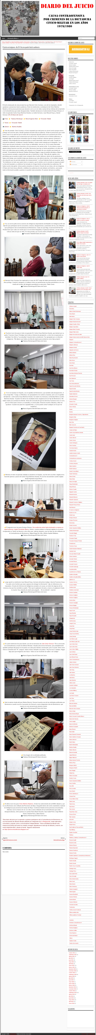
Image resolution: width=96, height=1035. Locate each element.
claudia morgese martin (74, 453)
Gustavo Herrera (73, 582)
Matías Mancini (72, 749)
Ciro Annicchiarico (73, 448)
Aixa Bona (71, 308)
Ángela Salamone (73, 393)
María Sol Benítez (73, 724)
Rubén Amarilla (72, 860)
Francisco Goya (73, 546)
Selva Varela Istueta (73, 878)
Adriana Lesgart (73, 306)
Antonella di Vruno (73, 396)
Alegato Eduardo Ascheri (75, 321)
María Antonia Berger (74, 713)
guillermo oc (72, 579)
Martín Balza (72, 742)
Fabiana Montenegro (74, 530)
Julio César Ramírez (74, 667)
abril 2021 (71, 963)
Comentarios (74, 164)
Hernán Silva (72, 600)
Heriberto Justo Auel (74, 589)
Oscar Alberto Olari (73, 798)
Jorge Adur (71, 626)
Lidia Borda (71, 677)
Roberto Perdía (72, 853)
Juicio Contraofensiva (74, 659)
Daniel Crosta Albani (73, 471)
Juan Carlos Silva (73, 646)
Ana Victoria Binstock (74, 383)
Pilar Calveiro (72, 816)
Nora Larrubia (72, 788)
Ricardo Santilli (72, 840)
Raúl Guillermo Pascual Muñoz (76, 827)
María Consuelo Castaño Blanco (76, 716)
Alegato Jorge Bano (73, 326)
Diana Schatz (72, 476)
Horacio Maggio (72, 605)
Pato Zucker (72, 809)
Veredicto (71, 920)
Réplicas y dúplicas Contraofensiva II (77, 837)
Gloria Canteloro (73, 556)
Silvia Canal (72, 881)
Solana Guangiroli (73, 889)
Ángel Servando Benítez (74, 386)
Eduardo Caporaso (73, 499)
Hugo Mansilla (72, 613)
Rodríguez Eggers (73, 858)
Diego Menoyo (72, 486)
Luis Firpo (71, 698)
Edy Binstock (72, 507)
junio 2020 (71, 979)
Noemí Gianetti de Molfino (75, 780)
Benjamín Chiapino (73, 419)
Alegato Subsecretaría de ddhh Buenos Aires (79, 337)
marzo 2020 (71, 983)
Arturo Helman (72, 406)
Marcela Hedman (73, 703)
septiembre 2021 (72, 954)
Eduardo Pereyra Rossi (74, 504)
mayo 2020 (71, 981)
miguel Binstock (72, 755)
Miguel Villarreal (72, 757)
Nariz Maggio (72, 770)
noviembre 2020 (72, 970)
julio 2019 (71, 996)
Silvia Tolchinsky (73, 886)
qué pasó (71, 819)
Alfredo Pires (72, 355)
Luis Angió (71, 693)
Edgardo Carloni (73, 491)
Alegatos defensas (73, 344)
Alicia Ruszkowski (73, 357)
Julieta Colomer (72, 662)
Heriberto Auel (72, 587)
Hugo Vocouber (72, 615)
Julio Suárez (72, 672)
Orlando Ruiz (72, 796)
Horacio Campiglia (73, 602)
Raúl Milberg (72, 829)
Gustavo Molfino (73, 584)
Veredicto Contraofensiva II (75, 922)
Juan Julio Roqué (73, 654)
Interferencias (72, 620)
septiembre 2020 (72, 974)
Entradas (73, 161)
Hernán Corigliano (73, 597)
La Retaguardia (45, 821)
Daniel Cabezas (73, 468)
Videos (70, 938)
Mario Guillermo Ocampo (75, 736)
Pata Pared (71, 806)
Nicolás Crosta (72, 778)
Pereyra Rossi (72, 814)
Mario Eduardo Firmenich (75, 734)
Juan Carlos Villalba (73, 649)
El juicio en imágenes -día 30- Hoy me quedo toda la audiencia (21, 47)
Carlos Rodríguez (73, 442)
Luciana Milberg (72, 690)
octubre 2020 (72, 972)
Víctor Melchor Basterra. (26, 804)
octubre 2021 (72, 952)
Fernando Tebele (73, 538)
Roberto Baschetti (73, 847)
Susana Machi (72, 899)
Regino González (73, 832)
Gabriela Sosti (72, 551)
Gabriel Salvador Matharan (75, 548)
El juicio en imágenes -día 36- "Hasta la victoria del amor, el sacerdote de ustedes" (83, 208)
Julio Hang (71, 669)
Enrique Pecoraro (73, 520)
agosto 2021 (72, 956)
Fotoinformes (72, 543)
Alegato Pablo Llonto (74, 332)
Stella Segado (72, 891)
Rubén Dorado (72, 863)
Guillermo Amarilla (73, 574)
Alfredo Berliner (72, 352)
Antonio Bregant (73, 399)
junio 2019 (71, 998)
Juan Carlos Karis (73, 644)
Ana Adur (71, 365)
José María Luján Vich (74, 641)
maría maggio (72, 721)
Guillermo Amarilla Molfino (75, 577)
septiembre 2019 (72, 992)
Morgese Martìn (73, 765)
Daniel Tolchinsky (73, 473)
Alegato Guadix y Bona (74, 324)
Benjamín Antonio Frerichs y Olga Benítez (78, 414)
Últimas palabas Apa (74, 912)
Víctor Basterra (72, 933)
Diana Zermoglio (73, 481)
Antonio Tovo (72, 401)
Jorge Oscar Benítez (74, 633)
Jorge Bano (72, 628)
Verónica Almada (73, 925)
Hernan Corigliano (73, 595)
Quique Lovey (72, 822)
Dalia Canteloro (72, 466)
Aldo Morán (72, 316)
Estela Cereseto (73, 525)
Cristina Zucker (72, 461)
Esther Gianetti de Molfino (75, 528)
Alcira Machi (72, 313)
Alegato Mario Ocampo (74, 329)
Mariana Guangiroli (73, 726)
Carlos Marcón (72, 437)
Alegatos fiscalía (73, 347)
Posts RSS (84, 1034)
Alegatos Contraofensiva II (75, 342)
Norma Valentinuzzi (73, 793)
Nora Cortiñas (72, 783)
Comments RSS (91, 1034)
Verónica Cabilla (73, 930)
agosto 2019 (72, 994)
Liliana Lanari (72, 682)
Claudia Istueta (72, 450)
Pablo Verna (72, 804)
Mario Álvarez (72, 729)
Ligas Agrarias (72, 680)
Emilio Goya (72, 515)
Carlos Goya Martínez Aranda (76, 432)
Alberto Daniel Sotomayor (75, 311)
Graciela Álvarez (73, 561)
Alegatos (71, 339)
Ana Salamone (72, 378)
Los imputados (72, 687)
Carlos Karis (72, 435)
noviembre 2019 (72, 989)
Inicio (3, 38)
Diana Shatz (72, 479)
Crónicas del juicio (73, 463)
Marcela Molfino (72, 706)
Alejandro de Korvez (74, 350)
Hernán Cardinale (73, 592)
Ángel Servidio (72, 388)
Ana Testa (71, 380)
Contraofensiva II (73, 455)
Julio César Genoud (48, 643)
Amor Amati (72, 362)
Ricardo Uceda (72, 842)
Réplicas (71, 834)
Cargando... (71, 172)
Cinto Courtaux (72, 445)
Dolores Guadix (72, 489)
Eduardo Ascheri (73, 494)
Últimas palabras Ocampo (75, 914)
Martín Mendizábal (73, 744)
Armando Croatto (73, 404)
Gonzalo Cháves (73, 559)
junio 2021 (71, 960)
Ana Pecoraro (72, 375)
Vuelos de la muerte (73, 943)
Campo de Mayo (73, 430)
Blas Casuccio (72, 424)
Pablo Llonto (72, 801)
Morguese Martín (73, 767)
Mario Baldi (71, 731)
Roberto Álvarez (73, 845)
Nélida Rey (71, 773)
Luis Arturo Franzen (73, 695)
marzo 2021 (71, 965)
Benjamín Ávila (72, 417)
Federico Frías (72, 535)
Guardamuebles (73, 569)
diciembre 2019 (72, 987)
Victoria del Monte (73, 935)
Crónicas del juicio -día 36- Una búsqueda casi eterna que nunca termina (83, 195)
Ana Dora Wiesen (73, 368)
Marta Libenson (72, 739)
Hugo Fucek (72, 610)
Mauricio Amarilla (73, 752)
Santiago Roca (72, 871)
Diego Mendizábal (73, 484)
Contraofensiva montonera (75, 458)
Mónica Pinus (72, 762)
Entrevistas (72, 522)
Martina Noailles (73, 747)
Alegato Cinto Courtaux (74, 319)
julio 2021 (71, 958)
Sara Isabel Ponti (73, 873)
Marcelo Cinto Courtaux (74, 708)
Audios (70, 409)
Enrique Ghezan (73, 517)
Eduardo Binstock (73, 497)
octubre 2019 (72, 990)
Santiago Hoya (72, 868)
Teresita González (73, 904)
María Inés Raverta (73, 718)
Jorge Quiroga (72, 636)
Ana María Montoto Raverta (75, 373)
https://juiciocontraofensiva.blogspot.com (16, 829)
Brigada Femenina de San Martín (76, 427)
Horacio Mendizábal (73, 607)
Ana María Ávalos (73, 370)
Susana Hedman (73, 896)
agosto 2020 (72, 976)
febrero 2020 (72, 985)
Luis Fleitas (72, 700)
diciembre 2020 (72, 969)
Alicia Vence (72, 360)
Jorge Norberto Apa (73, 631)
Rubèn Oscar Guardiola (74, 865)
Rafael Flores (72, 824)
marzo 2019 (71, 1003)
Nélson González (73, 775)
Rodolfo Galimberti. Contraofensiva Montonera (79, 855)
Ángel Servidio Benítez (74, 391)
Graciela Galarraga (73, 566)
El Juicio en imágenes (74, 509)
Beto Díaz (71, 422)
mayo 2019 (71, 999)
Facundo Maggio (73, 533)
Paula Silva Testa (73, 811)
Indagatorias (72, 618)
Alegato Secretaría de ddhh (75, 334)
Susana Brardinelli (73, 894)
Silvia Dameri (72, 884)
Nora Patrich (72, 791)
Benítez (71, 411)
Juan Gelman (72, 651)
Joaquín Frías (72, 623)
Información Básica (12, 38)
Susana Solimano (73, 902)
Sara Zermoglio (72, 876)
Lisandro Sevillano (73, 685)
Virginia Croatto (72, 940)
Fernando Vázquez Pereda (75, 540)
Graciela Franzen (73, 564)
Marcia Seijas (72, 711)
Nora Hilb (71, 786)
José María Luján (73, 638)
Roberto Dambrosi (73, 850)
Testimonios (72, 907)
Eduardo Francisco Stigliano (75, 502)
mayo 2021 (71, 961)
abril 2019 (71, 1001)
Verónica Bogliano (73, 927)
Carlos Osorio (72, 440)
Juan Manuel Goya (73, 657)
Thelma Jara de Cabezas (75, 909)
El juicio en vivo (72, 512)
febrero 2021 (72, 967)
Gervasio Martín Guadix (74, 553)
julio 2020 (71, 978)
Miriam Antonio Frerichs (74, 760)
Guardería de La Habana (75, 571)
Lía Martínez (72, 675)
